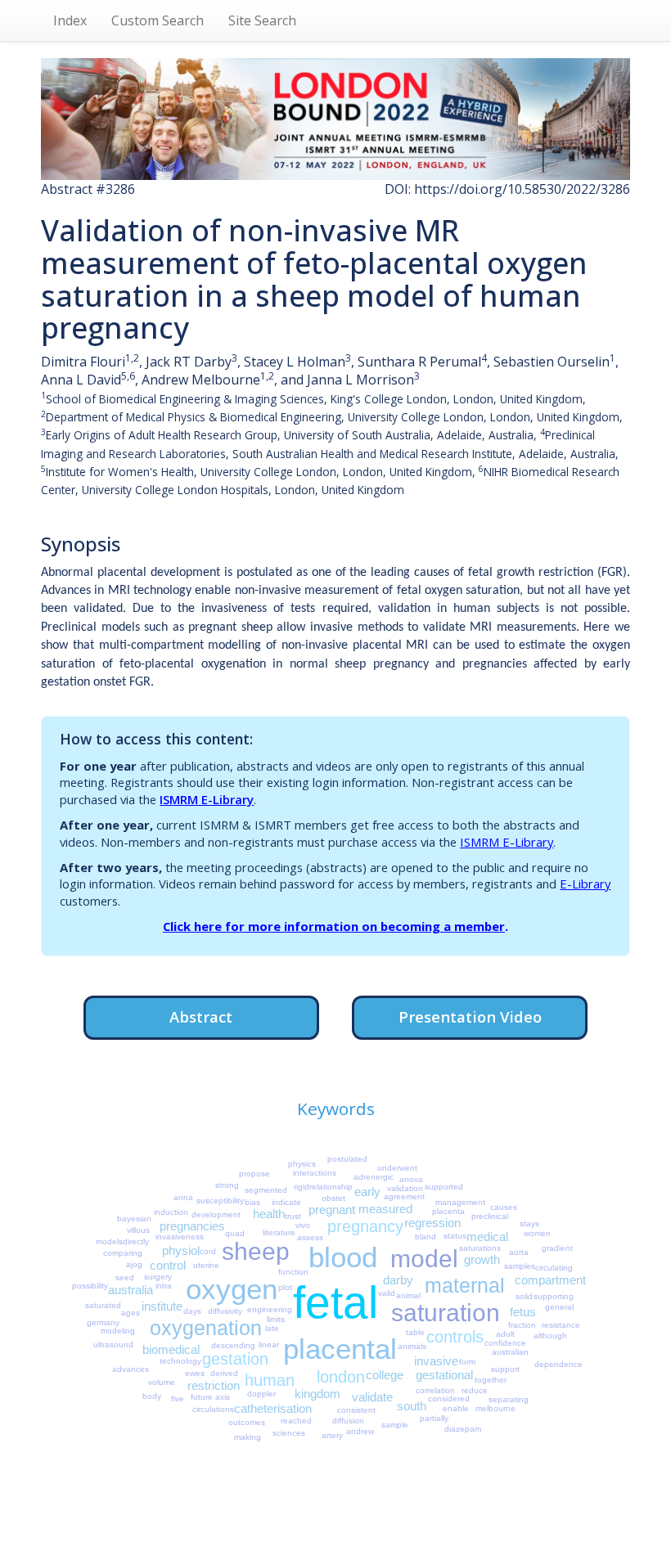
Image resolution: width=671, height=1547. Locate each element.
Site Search (262, 20)
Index (70, 20)
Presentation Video (470, 1016)
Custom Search (157, 20)
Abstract (200, 1016)
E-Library (585, 883)
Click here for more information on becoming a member (334, 926)
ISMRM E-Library (207, 799)
